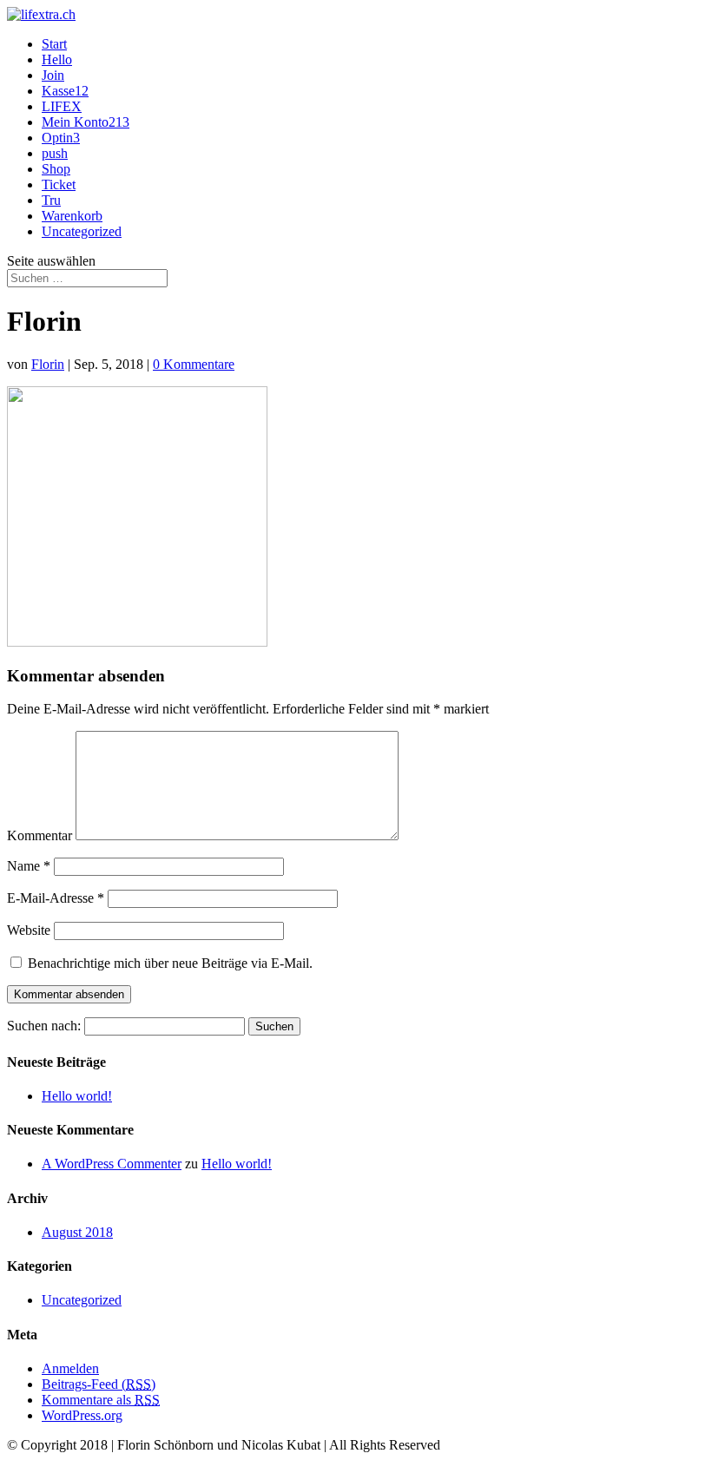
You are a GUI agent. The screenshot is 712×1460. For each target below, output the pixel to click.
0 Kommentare (193, 364)
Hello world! (77, 1095)
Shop (56, 168)
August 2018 (77, 1232)
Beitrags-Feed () (98, 1384)
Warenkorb (72, 215)
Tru (51, 200)
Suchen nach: (44, 1025)
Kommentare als (101, 1399)
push (55, 153)
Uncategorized (82, 231)
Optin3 (61, 137)
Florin (47, 364)
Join (53, 75)
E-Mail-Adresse (55, 898)
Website (28, 930)
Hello (57, 59)
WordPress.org (82, 1415)
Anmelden (70, 1368)
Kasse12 (65, 90)
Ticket (59, 184)
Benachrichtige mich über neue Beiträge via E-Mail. (170, 963)
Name (28, 865)
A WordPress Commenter (111, 1163)
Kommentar (39, 835)
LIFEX (62, 106)
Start (54, 43)
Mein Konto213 (85, 122)
